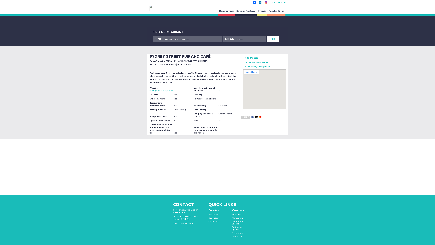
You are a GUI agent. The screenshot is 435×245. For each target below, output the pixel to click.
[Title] (254, 2)
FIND (273, 39)
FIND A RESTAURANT (168, 32)
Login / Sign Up (278, 2)
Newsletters (237, 233)
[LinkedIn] (260, 2)
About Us (236, 215)
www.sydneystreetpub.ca (161, 91)
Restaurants (213, 215)
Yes (219, 91)
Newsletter (213, 218)
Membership (237, 218)
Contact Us (213, 221)
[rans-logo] (167, 8)
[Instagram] (266, 2)
